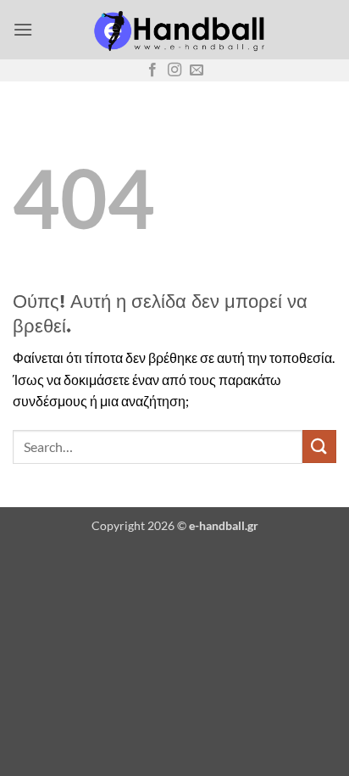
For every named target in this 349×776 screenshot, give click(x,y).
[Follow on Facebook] (152, 70)
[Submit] (319, 446)
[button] (23, 29)
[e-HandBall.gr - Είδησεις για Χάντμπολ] (176, 29)
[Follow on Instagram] (174, 70)
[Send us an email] (196, 70)
